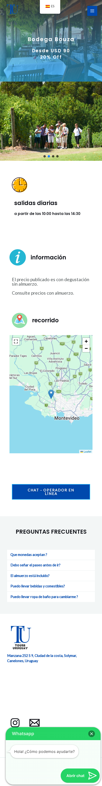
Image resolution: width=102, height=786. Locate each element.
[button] (44, 156)
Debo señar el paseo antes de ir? (35, 565)
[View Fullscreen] (15, 341)
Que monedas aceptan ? (28, 555)
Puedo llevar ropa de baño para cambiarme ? (44, 597)
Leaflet (87, 451)
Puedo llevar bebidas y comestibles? (37, 586)
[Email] (34, 723)
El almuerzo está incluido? (30, 576)
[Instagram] (15, 723)
